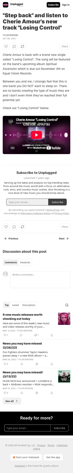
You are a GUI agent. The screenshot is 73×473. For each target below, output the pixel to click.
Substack (20, 465)
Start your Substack (27, 457)
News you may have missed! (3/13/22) (23, 374)
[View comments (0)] (14, 46)
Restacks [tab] (25, 262)
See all (9, 401)
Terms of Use (52, 209)
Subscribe (53, 4)
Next (62, 238)
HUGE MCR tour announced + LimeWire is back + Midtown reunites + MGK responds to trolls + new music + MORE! (27, 382)
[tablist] (17, 262)
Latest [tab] (15, 305)
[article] (36, 325)
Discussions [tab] (28, 305)
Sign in (66, 4)
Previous (13, 238)
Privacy (41, 445)
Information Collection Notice (35, 213)
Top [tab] (7, 305)
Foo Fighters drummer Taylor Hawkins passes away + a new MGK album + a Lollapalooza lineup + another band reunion (28, 353)
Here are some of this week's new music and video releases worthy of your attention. (26, 324)
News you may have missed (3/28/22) (22, 345)
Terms (51, 445)
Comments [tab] (11, 262)
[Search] (66, 305)
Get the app (53, 457)
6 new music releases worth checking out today (22, 316)
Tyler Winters (10, 35)
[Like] (6, 46)
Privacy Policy (62, 213)
